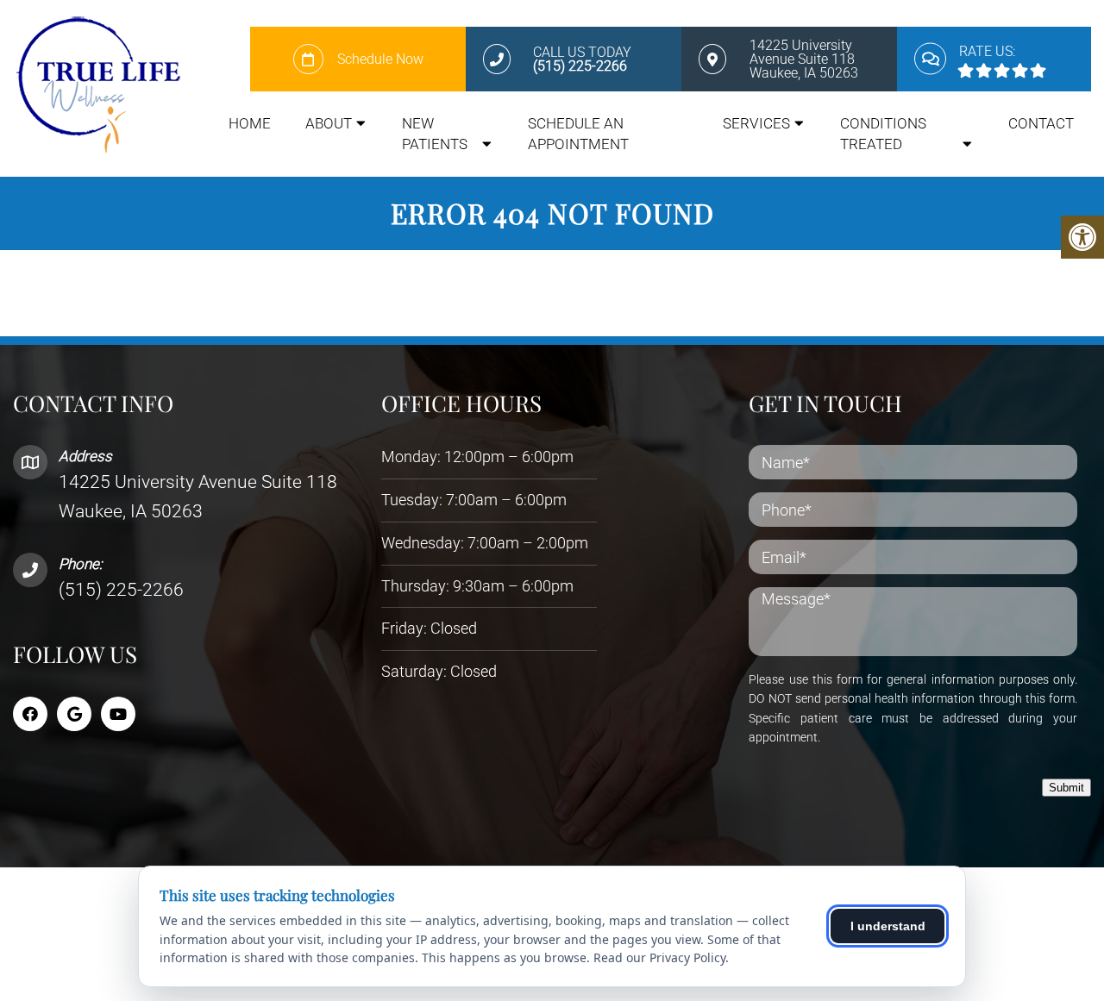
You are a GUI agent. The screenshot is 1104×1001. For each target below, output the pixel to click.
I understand (887, 926)
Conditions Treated (883, 134)
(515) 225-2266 (121, 589)
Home (250, 123)
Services (756, 123)
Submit (1066, 787)
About (328, 123)
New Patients (434, 134)
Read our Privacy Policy (659, 957)
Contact (1041, 123)
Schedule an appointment (578, 134)
